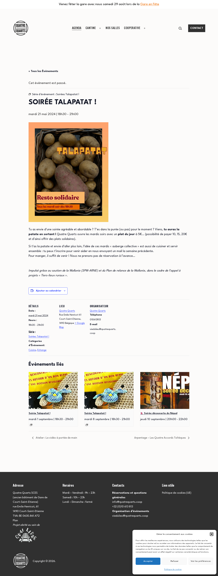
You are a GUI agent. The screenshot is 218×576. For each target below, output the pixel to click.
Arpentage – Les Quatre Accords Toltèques (160, 438)
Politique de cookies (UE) (176, 493)
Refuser (174, 561)
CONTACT (196, 28)
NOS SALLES (113, 28)
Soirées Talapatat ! (39, 336)
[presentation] (53, 390)
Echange (41, 350)
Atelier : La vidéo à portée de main (56, 438)
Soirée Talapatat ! (39, 413)
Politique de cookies (173, 569)
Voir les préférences (201, 561)
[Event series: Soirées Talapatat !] (31, 425)
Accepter (148, 561)
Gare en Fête (149, 4)
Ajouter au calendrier (48, 291)
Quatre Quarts (67, 311)
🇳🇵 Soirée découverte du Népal (158, 413)
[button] (211, 534)
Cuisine (32, 350)
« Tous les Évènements (43, 71)
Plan (15, 520)
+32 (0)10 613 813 (122, 506)
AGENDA (76, 28)
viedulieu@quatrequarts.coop (130, 516)
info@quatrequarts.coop (127, 502)
